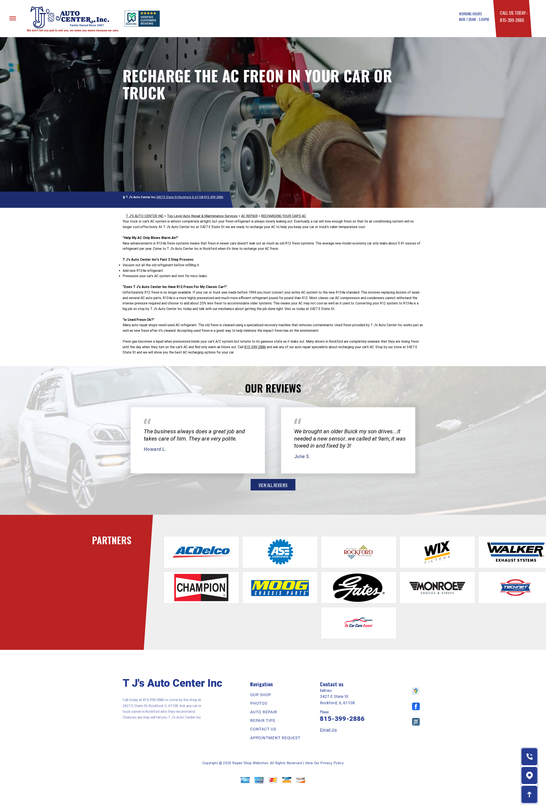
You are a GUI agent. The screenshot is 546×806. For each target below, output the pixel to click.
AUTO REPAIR (263, 712)
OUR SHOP (260, 694)
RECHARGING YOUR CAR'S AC (283, 216)
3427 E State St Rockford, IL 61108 (179, 197)
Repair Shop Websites (250, 763)
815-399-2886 (512, 20)
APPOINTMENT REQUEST (275, 737)
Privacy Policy (332, 763)
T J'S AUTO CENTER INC (145, 216)
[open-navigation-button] (12, 18)
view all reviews (273, 485)
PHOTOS (258, 703)
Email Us (328, 730)
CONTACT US (263, 729)
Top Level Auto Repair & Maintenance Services (202, 216)
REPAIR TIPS (262, 720)
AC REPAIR (249, 216)
